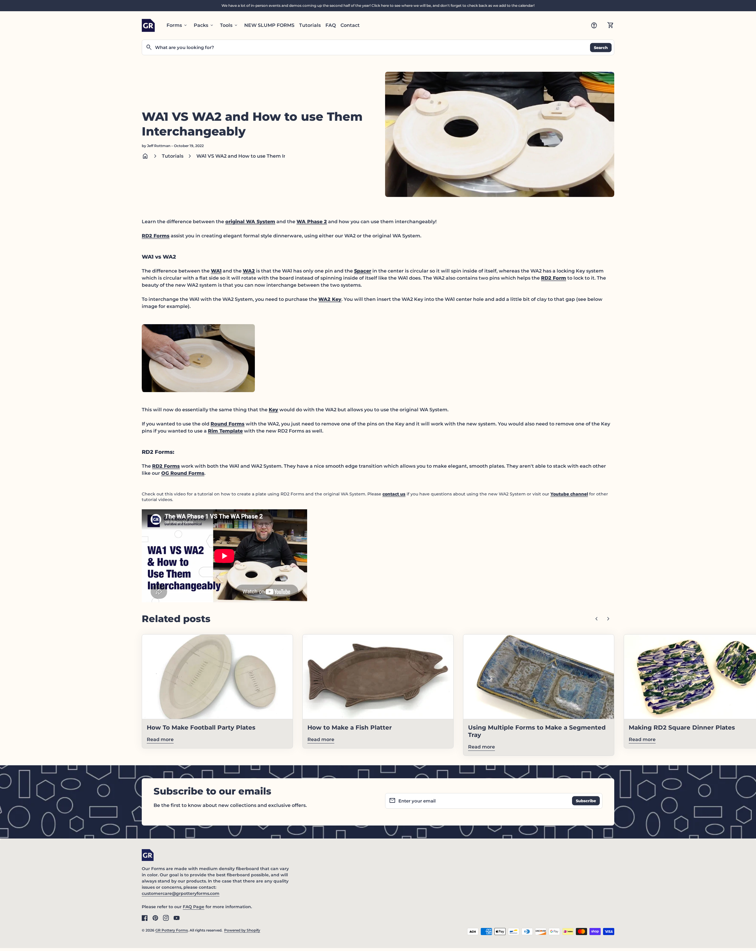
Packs (204, 25)
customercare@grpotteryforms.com (180, 893)
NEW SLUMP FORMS (269, 25)
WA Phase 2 (311, 221)
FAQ (330, 25)
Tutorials (310, 25)
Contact (350, 25)
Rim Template (225, 431)
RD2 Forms (156, 236)
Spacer (362, 271)
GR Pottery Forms (171, 930)
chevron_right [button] (608, 618)
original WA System (250, 221)
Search (601, 47)
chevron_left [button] (596, 618)
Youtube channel (569, 494)
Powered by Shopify (242, 930)
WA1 (216, 271)
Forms (177, 25)
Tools (229, 25)
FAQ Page (193, 906)
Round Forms (228, 424)
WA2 (249, 271)
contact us (393, 494)
